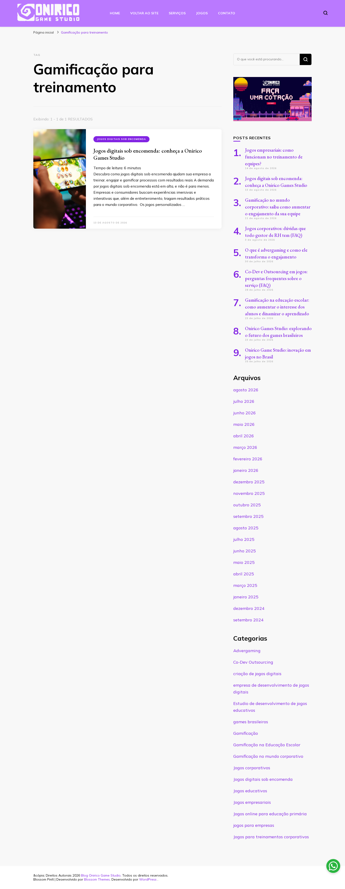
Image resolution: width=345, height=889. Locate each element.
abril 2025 (243, 574)
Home (115, 13)
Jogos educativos (250, 790)
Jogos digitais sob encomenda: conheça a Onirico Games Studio (147, 154)
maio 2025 (244, 562)
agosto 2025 (245, 528)
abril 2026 (243, 436)
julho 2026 (243, 401)
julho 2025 (243, 539)
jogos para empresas (253, 825)
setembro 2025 (248, 516)
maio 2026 (244, 424)
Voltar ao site (144, 13)
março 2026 (245, 447)
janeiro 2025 (245, 597)
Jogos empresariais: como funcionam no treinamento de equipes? (274, 157)
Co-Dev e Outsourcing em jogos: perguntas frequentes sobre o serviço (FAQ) (276, 278)
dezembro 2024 (248, 608)
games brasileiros (250, 721)
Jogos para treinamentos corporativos (271, 836)
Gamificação (245, 733)
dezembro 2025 (248, 482)
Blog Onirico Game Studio (101, 875)
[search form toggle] (325, 13)
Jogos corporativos (251, 767)
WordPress (148, 879)
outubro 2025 (247, 505)
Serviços (177, 13)
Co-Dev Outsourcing (253, 662)
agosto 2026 (245, 390)
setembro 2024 (248, 620)
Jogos (202, 13)
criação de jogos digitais (257, 673)
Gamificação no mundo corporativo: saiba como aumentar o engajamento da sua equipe (277, 207)
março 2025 (245, 585)
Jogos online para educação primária (270, 813)
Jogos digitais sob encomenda (121, 139)
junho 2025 (244, 551)
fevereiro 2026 (247, 459)
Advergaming (247, 650)
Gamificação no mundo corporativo (268, 756)
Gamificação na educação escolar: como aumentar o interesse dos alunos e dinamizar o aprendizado (277, 307)
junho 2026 (244, 413)
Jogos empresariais (252, 802)
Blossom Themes (97, 879)
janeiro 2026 (245, 470)
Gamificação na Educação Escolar (266, 744)
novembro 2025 (249, 493)
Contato (226, 13)
